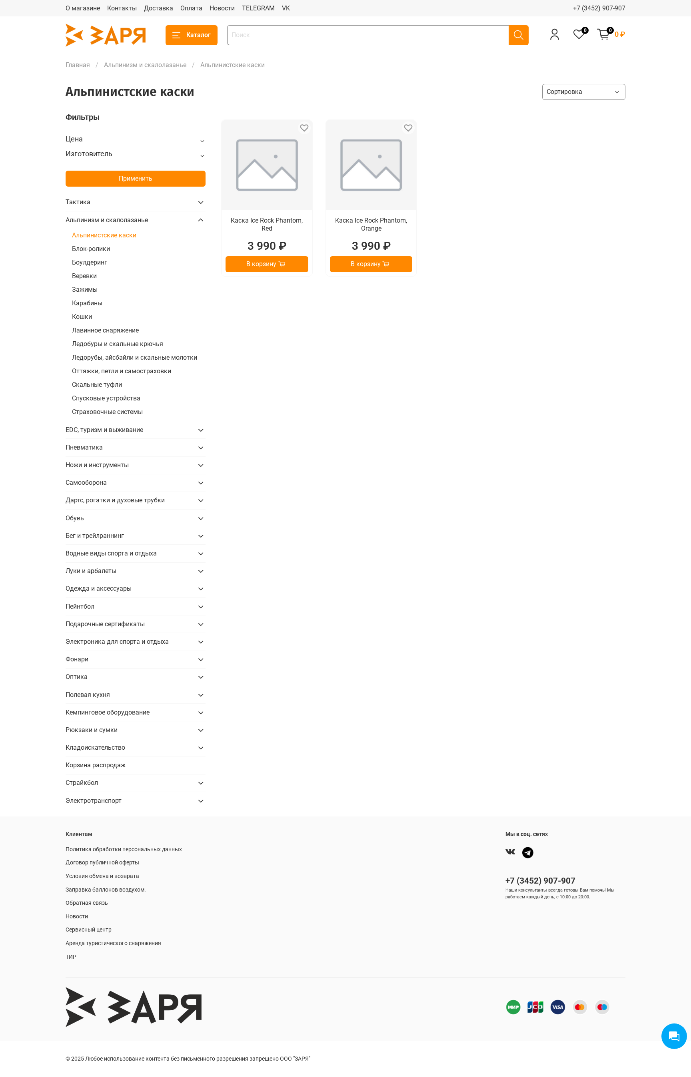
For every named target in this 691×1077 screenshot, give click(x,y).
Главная (78, 65)
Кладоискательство (95, 747)
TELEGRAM (258, 8)
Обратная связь (87, 903)
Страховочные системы (107, 412)
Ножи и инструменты (97, 465)
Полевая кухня (88, 695)
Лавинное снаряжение (105, 330)
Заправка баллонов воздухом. (106, 889)
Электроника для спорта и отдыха (117, 641)
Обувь (75, 518)
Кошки (82, 317)
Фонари (77, 659)
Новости (222, 8)
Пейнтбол (80, 606)
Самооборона (86, 482)
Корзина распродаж (96, 765)
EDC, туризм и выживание (104, 430)
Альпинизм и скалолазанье (145, 65)
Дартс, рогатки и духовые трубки (115, 500)
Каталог (198, 35)
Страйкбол (82, 782)
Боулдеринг (89, 262)
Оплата (191, 8)
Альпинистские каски (104, 235)
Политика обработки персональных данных (124, 849)
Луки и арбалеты (91, 571)
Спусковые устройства (106, 398)
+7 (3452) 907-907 (599, 8)
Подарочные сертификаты (105, 624)
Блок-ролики (91, 249)
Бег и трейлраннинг (95, 535)
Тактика (78, 202)
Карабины (87, 303)
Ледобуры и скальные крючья (117, 344)
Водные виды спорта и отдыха (111, 553)
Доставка (158, 8)
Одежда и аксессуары (99, 588)
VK (286, 8)
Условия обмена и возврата (102, 876)
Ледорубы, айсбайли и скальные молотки (134, 357)
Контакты (122, 8)
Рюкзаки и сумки (92, 730)
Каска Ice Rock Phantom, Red (267, 224)
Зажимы (85, 289)
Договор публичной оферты (102, 862)
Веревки (84, 276)
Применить (135, 178)
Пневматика (84, 447)
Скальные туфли (97, 384)
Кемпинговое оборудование (108, 712)
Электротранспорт (94, 800)
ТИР (71, 957)
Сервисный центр (89, 929)
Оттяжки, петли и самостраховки (121, 371)
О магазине (83, 8)
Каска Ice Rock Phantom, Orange (371, 224)
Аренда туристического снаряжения (113, 943)
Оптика (77, 677)
